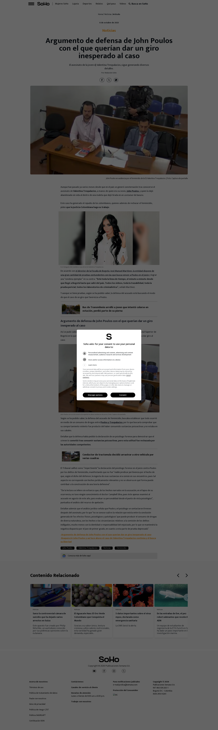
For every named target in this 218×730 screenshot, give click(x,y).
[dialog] (109, 365)
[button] (109, 365)
